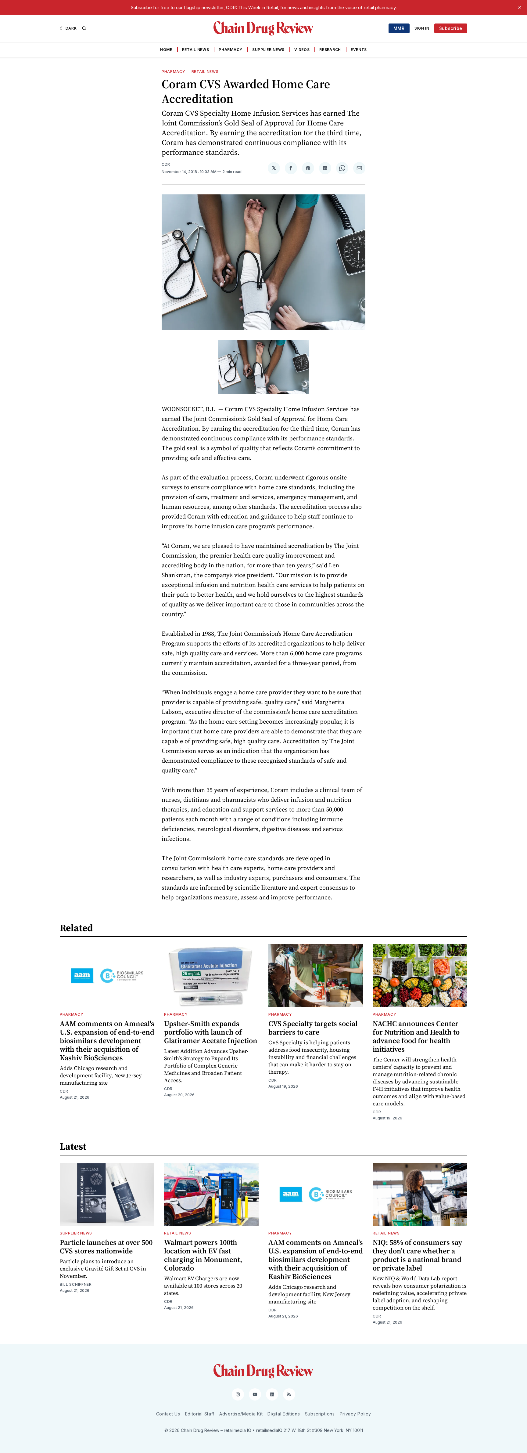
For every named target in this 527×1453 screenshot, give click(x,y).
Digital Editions (283, 1413)
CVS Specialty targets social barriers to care (312, 1027)
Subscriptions (320, 1413)
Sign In (421, 28)
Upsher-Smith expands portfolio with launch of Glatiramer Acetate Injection (210, 1032)
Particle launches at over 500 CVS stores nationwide (106, 1246)
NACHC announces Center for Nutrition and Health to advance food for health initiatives (416, 1036)
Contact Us (168, 1413)
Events (359, 49)
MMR (399, 28)
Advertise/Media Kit (241, 1413)
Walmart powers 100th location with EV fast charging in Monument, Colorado (203, 1255)
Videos (302, 49)
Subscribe (450, 28)
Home (166, 49)
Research (330, 49)
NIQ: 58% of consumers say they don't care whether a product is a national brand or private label (417, 1255)
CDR (166, 164)
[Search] (84, 28)
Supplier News (268, 49)
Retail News (195, 49)
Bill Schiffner (76, 1284)
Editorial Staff (200, 1413)
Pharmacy (230, 49)
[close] (520, 7)
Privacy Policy (355, 1413)
